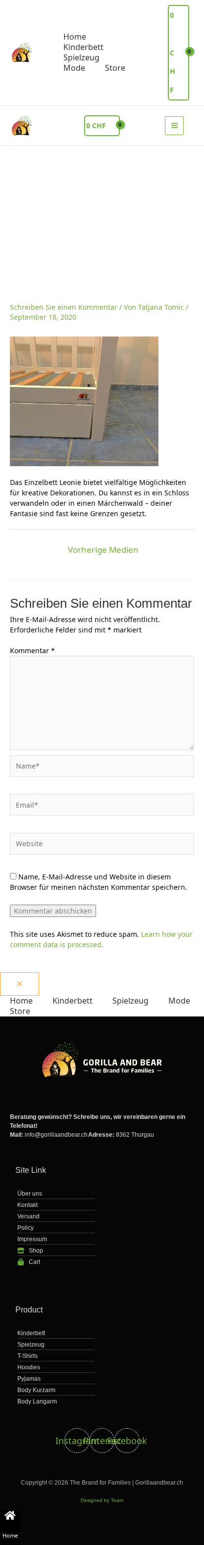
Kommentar (32, 650)
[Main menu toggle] (174, 125)
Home (10, 1535)
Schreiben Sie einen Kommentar (63, 307)
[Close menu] (19, 984)
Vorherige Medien (103, 549)
